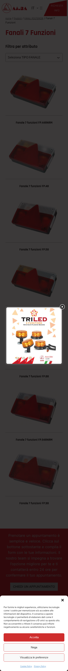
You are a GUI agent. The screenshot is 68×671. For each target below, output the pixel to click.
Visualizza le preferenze (34, 657)
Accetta (34, 637)
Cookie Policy (26, 666)
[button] (62, 600)
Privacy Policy (40, 666)
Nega (34, 647)
